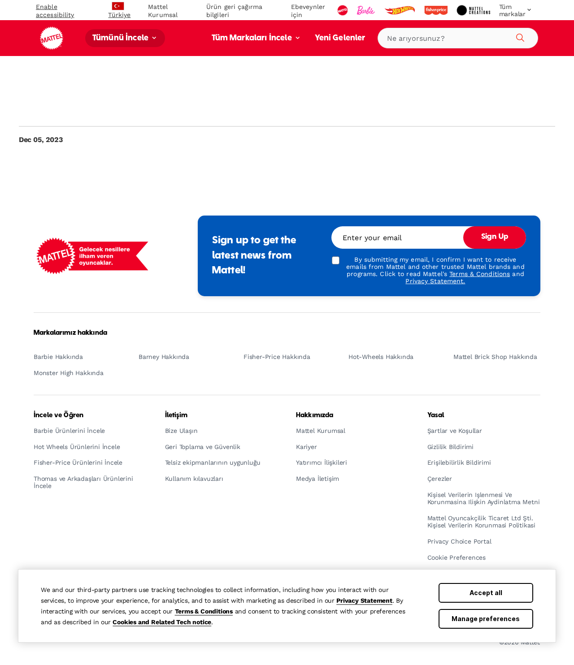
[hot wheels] (400, 10)
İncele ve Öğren (58, 415)
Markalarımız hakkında (70, 333)
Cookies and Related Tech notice (162, 622)
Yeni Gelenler (340, 38)
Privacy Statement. (435, 281)
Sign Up (494, 237)
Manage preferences (486, 618)
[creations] (474, 10)
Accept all (486, 592)
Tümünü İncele (121, 38)
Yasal (435, 415)
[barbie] (366, 10)
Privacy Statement (364, 600)
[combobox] (458, 38)
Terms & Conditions (204, 611)
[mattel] (343, 10)
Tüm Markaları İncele (253, 38)
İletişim (176, 415)
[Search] (519, 36)
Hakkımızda (314, 415)
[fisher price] (437, 10)
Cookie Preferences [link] (456, 557)
